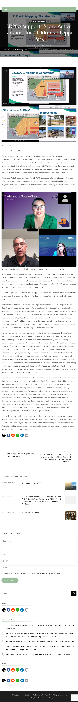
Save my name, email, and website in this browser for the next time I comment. (32, 573)
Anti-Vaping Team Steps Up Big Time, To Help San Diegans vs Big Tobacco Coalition (40, 641)
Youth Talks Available (30, 512)
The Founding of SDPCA (31, 483)
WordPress (38, 698)
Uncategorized (39, 21)
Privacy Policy (48, 698)
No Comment (46, 45)
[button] (4, 435)
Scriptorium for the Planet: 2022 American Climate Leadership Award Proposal (38, 654)
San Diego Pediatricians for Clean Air (38, 695)
